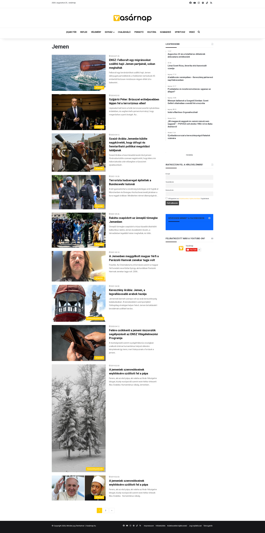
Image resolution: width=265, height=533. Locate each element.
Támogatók (208, 526)
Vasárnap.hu (91, 526)
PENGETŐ (139, 32)
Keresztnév (170, 190)
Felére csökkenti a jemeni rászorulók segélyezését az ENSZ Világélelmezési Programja (133, 334)
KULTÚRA (151, 32)
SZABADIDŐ (165, 32)
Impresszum (149, 526)
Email (168, 174)
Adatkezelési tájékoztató (177, 526)
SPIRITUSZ (180, 32)
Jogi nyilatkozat (195, 526)
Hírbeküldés (160, 526)
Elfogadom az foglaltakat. (188, 199)
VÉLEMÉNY (96, 32)
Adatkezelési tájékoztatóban (189, 199)
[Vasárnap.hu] (132, 18)
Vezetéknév (170, 182)
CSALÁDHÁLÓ (124, 32)
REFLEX (83, 32)
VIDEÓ (192, 32)
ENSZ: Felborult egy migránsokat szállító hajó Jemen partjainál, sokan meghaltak (132, 63)
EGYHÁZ (108, 32)
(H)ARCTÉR (71, 32)
